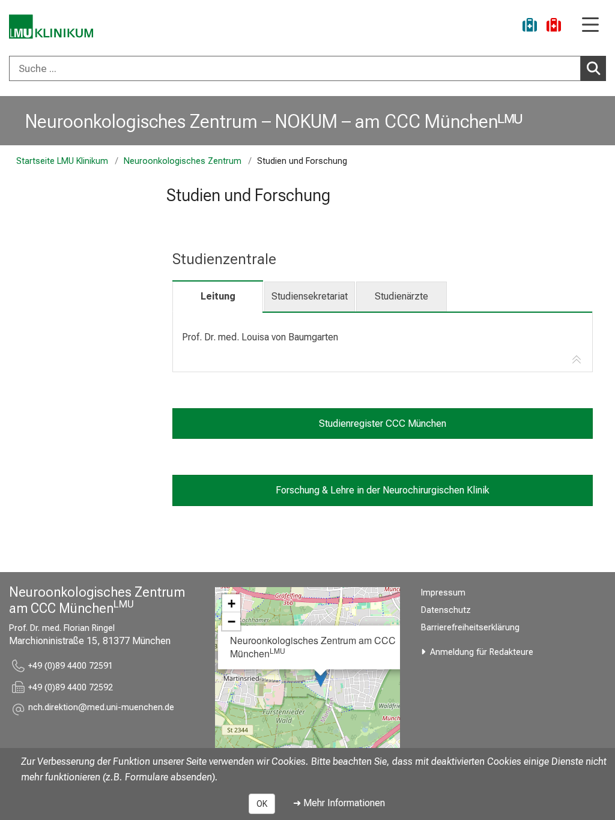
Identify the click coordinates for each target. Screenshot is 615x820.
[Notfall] (554, 26)
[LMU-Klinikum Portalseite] (51, 26)
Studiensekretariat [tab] (309, 296)
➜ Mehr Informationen (339, 803)
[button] (101, 709)
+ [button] (231, 603)
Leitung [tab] (218, 296)
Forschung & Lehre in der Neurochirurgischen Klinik (382, 490)
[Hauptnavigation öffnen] (590, 25)
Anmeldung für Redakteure (481, 652)
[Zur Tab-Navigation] (576, 360)
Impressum (443, 593)
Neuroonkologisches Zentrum (182, 161)
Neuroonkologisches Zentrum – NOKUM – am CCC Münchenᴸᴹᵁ (274, 121)
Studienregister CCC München (382, 423)
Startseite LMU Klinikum (62, 161)
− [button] (231, 621)
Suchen (593, 68)
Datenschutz (446, 610)
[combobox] (307, 68)
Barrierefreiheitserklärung (470, 628)
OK (261, 804)
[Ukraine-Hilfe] (530, 26)
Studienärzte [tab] (401, 296)
